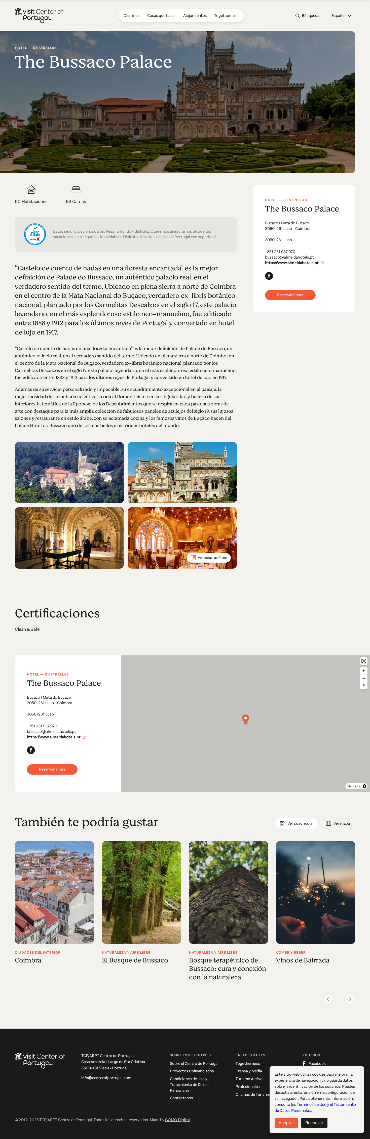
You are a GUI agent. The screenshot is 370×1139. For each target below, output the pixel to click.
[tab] (296, 823)
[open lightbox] (69, 472)
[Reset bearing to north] (363, 685)
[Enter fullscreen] (363, 661)
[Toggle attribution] (364, 786)
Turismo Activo (249, 1079)
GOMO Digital (177, 1120)
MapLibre (353, 786)
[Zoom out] (363, 678)
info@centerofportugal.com (106, 1078)
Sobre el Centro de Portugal (194, 1063)
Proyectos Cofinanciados (192, 1071)
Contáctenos (181, 1098)
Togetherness (248, 1063)
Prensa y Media (249, 1071)
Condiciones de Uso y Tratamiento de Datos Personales (189, 1084)
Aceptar (286, 1123)
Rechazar (314, 1123)
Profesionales (248, 1086)
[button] (341, 15)
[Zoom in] (363, 670)
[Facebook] (269, 276)
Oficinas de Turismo (253, 1094)
